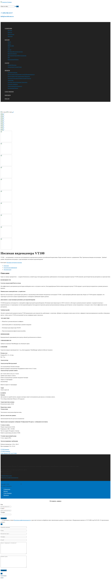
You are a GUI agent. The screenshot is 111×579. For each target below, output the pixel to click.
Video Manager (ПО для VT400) (9, 453)
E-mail (3, 508)
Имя (2, 504)
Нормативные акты (7, 475)
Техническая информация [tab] (10, 267)
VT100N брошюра (5, 451)
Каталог (11, 110)
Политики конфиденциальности (22, 520)
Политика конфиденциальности (10, 477)
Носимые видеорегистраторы (19, 110)
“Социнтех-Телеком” (15, 484)
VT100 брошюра (5, 449)
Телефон (3, 512)
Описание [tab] (6, 265)
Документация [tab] (7, 269)
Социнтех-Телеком (5, 110)
